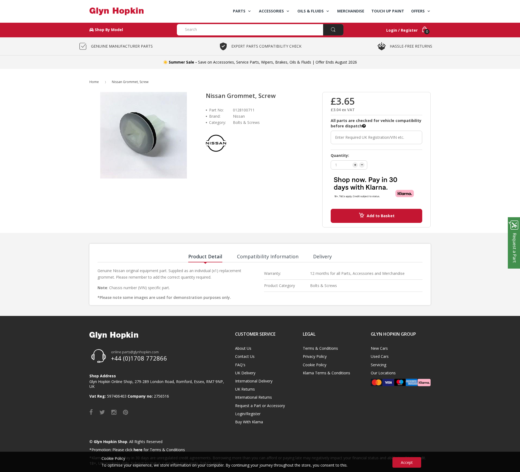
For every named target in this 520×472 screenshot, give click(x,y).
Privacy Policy (315, 356)
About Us (243, 348)
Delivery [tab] (322, 256)
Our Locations (383, 372)
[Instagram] (113, 412)
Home (94, 82)
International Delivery (253, 381)
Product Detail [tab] (205, 256)
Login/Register (248, 413)
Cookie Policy (314, 364)
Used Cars (380, 356)
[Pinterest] (125, 412)
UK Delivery (245, 372)
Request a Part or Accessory (260, 405)
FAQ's (240, 364)
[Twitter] (102, 412)
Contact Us (245, 356)
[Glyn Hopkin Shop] (129, 11)
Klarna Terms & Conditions (326, 372)
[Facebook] (91, 412)
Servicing (378, 364)
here (138, 449)
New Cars (379, 348)
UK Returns (245, 389)
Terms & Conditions (320, 348)
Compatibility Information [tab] (267, 256)
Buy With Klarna (249, 421)
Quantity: (340, 155)
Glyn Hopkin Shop (110, 441)
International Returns (253, 397)
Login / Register (402, 30)
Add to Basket (381, 215)
